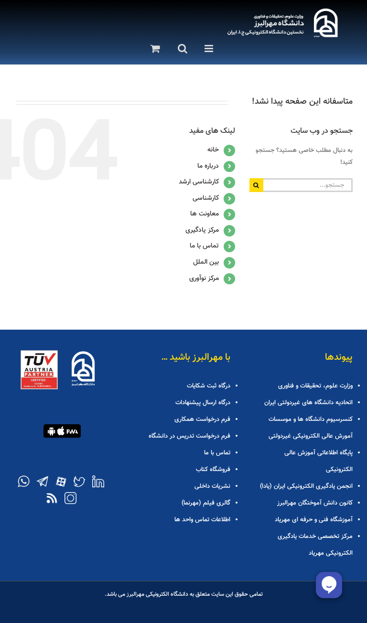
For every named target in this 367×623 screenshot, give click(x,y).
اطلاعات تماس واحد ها (202, 520)
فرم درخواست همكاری (202, 419)
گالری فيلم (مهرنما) (206, 503)
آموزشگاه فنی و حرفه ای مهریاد (314, 520)
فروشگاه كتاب (213, 469)
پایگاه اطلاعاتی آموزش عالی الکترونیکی (318, 461)
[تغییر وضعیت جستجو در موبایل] (179, 48)
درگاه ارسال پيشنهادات (202, 403)
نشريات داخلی (212, 486)
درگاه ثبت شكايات (208, 386)
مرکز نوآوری (204, 278)
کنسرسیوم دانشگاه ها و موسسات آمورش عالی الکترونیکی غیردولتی (311, 428)
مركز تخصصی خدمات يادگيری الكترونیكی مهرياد (315, 545)
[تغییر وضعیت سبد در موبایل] (152, 48)
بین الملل (206, 262)
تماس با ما (204, 246)
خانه (213, 150)
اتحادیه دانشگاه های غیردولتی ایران (308, 403)
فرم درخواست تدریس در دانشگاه (189, 436)
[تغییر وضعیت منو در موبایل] (207, 48)
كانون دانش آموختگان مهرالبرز (315, 503)
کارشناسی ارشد (199, 182)
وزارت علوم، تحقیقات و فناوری (315, 386)
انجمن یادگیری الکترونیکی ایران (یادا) (306, 486)
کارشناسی (206, 198)
